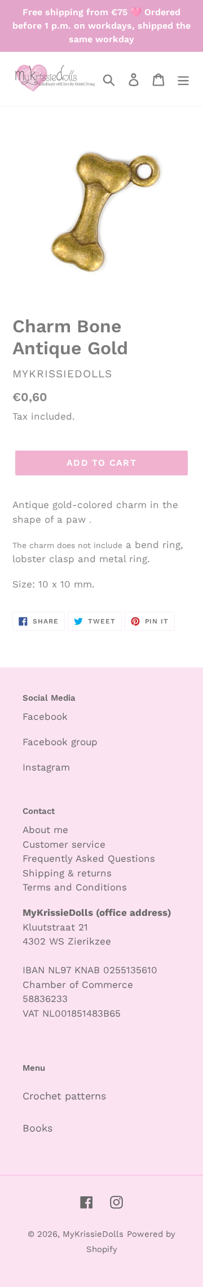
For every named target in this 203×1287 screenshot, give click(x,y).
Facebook (45, 716)
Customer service (64, 844)
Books (37, 1128)
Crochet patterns (64, 1096)
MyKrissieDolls (93, 1234)
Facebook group (60, 741)
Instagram (46, 767)
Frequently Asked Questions (89, 858)
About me (45, 829)
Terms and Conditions (75, 887)
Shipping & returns (67, 873)
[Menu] (183, 78)
